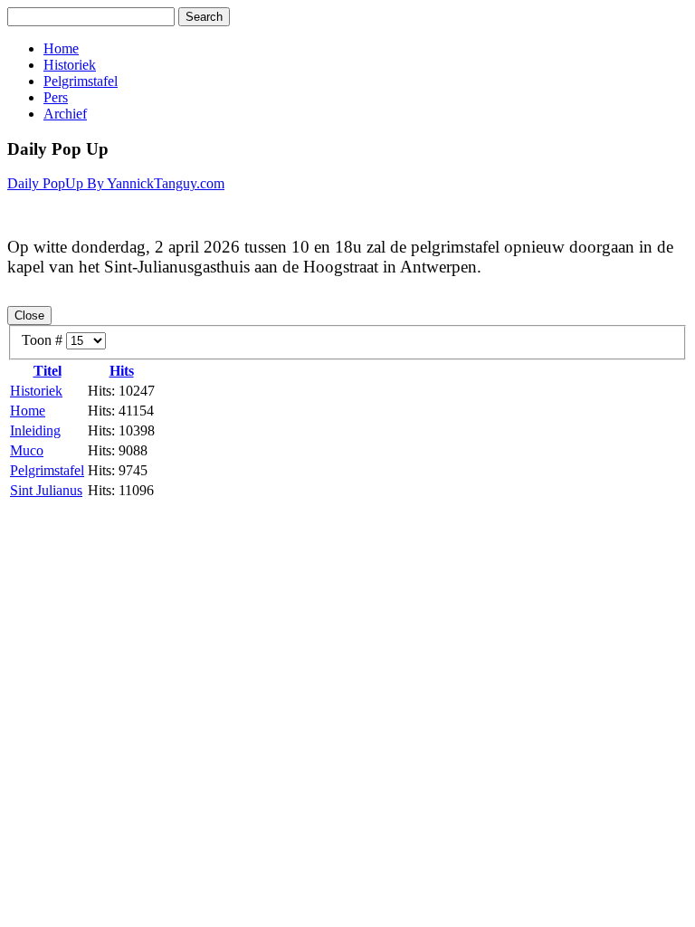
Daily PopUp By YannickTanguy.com (115, 183)
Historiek (69, 64)
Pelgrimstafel (80, 81)
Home (61, 48)
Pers (55, 97)
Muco (26, 450)
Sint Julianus (46, 490)
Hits (121, 370)
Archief (65, 113)
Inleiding (35, 430)
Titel (47, 370)
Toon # (44, 340)
